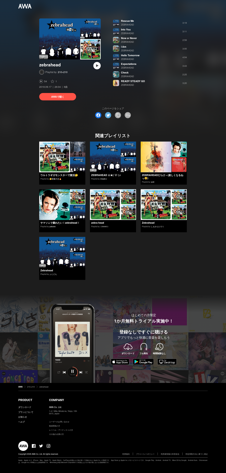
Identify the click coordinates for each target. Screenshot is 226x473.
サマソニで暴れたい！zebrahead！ (60, 222)
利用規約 (126, 454)
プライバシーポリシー (145, 454)
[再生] (97, 65)
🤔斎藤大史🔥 (55, 178)
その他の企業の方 (56, 434)
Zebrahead (148, 222)
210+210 (62, 72)
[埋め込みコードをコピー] (128, 115)
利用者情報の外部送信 (170, 454)
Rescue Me (127, 21)
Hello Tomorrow (130, 55)
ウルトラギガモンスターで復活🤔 (59, 175)
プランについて (25, 412)
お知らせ (22, 416)
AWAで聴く (57, 96)
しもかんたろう (157, 226)
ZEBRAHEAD (127, 24)
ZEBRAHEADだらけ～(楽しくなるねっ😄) (162, 176)
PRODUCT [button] (25, 400)
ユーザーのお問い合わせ (59, 421)
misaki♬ (103, 178)
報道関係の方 (54, 425)
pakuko (53, 226)
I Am (123, 46)
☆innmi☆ (104, 226)
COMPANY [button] (56, 400)
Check (125, 72)
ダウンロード (24, 407)
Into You (126, 29)
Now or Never (129, 38)
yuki (152, 181)
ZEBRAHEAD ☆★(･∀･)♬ (106, 175)
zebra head (97, 222)
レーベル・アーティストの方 (61, 430)
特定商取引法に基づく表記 (197, 454)
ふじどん (53, 274)
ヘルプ (21, 421)
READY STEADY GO (133, 81)
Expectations (128, 64)
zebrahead (43, 386)
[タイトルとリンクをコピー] (118, 115)
